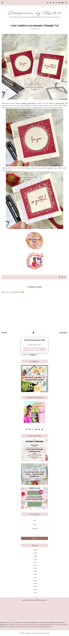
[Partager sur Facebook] (59, 277)
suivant (4, 333)
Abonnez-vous (34, 349)
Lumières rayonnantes (28, 103)
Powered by (24, 354)
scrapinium (43, 600)
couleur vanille (59, 103)
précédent (63, 333)
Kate (48, 633)
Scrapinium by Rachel (34, 13)
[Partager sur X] (62, 277)
